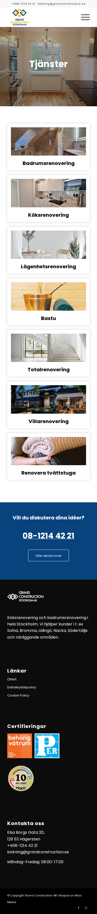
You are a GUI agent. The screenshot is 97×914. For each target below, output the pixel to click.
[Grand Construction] (40, 17)
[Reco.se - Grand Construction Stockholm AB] (21, 778)
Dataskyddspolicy (21, 687)
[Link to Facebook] (78, 908)
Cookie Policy (18, 695)
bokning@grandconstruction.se (61, 4)
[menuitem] (83, 17)
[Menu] (83, 17)
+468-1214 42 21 (23, 4)
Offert (11, 679)
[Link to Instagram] (86, 908)
